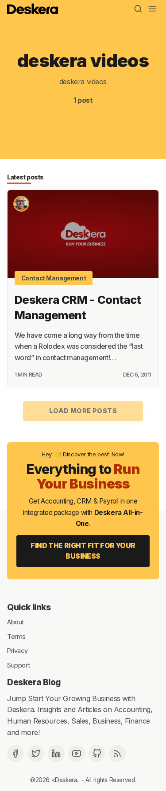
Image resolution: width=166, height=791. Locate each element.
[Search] (138, 8)
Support (18, 664)
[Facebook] (15, 753)
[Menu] (152, 8)
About (15, 622)
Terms (16, 636)
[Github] (97, 753)
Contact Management (53, 278)
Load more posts (83, 410)
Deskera (66, 780)
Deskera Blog (34, 682)
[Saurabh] (21, 203)
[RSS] (117, 753)
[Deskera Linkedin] (56, 753)
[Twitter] (35, 753)
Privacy (17, 650)
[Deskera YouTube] (76, 753)
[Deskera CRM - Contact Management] (83, 234)
